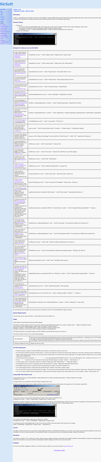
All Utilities (2, 24)
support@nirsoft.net (68, 446)
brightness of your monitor (20, 120)
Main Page (2, 9)
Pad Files (2, 17)
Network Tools (3, 33)
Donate (2, 23)
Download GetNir (59, 450)
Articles (2, 43)
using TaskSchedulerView (19, 287)
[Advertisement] (47, 4)
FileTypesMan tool (18, 302)
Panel (1, 38)
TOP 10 (2, 16)
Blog (1, 11)
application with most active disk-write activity (20, 269)
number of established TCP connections (18, 181)
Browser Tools (3, 30)
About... (2, 21)
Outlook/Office (3, 35)
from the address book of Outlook (20, 93)
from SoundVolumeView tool (19, 81)
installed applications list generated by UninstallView (20, 56)
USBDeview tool (18, 146)
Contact (2, 19)
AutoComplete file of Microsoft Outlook (20, 103)
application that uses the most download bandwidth (19, 202)
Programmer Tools (4, 31)
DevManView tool (21, 222)
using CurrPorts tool (20, 130)
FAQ (1, 14)
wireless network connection (20, 258)
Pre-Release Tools (4, 42)
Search (2, 12)
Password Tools (4, 26)
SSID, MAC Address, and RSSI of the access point (20, 165)
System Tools (3, 28)
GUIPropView (20, 243)
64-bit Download (4, 36)
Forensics (2, 40)
